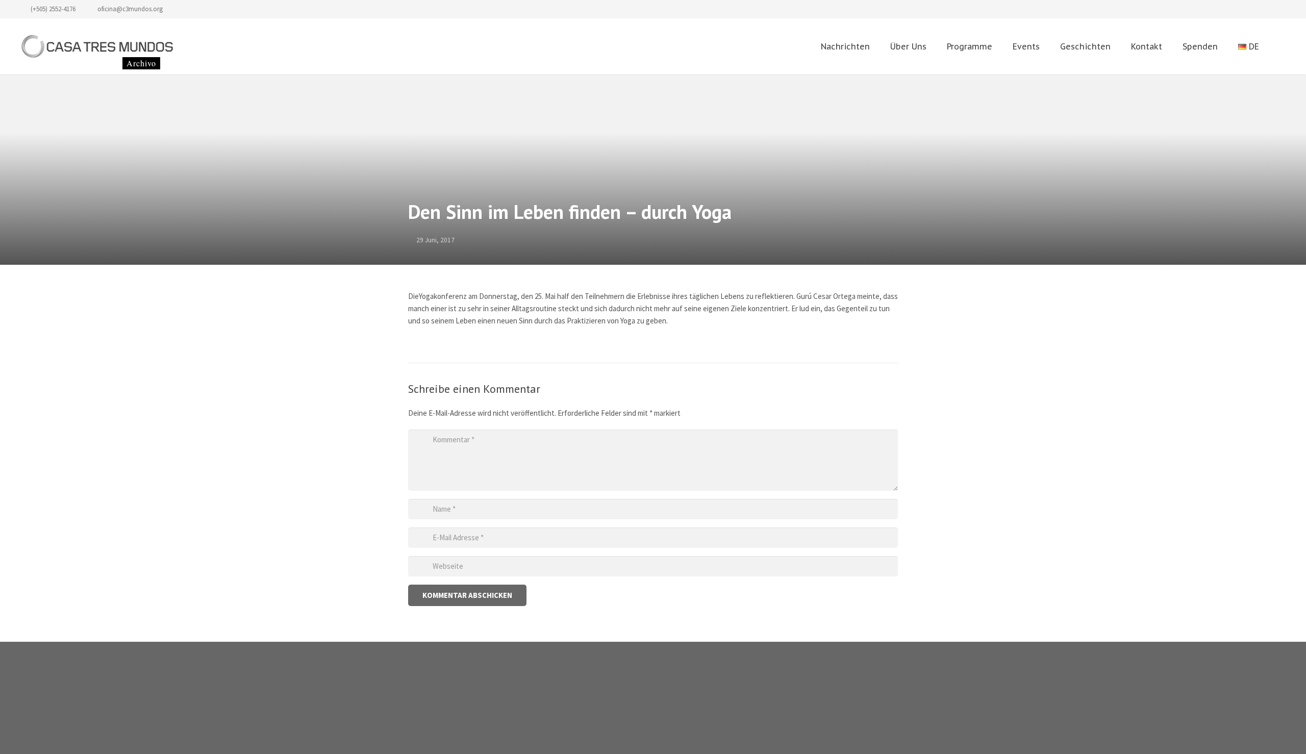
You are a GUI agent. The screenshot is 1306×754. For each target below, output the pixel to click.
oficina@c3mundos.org (130, 9)
